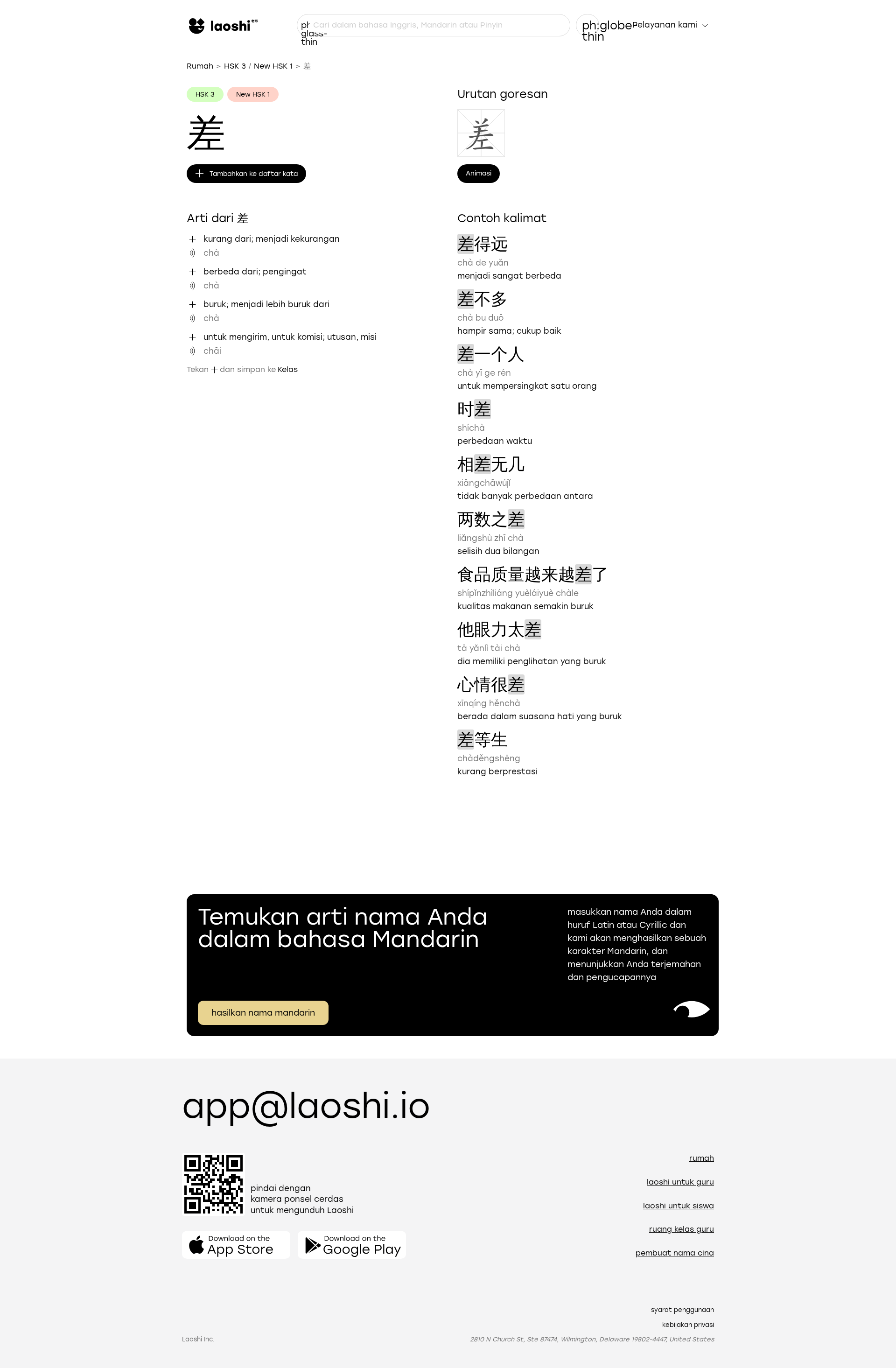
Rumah (200, 66)
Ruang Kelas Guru (681, 1229)
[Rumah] (222, 25)
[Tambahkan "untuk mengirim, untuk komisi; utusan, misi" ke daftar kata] (192, 337)
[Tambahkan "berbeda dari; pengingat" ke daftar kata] (192, 271)
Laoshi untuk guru (680, 1182)
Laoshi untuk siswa (678, 1205)
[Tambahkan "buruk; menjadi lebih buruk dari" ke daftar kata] (192, 304)
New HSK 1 (273, 66)
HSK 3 (235, 66)
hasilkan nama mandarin (263, 1013)
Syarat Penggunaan (682, 1309)
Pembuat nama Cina (675, 1253)
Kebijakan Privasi (688, 1324)
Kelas (288, 369)
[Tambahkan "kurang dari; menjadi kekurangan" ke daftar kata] (192, 239)
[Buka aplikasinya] (236, 1245)
